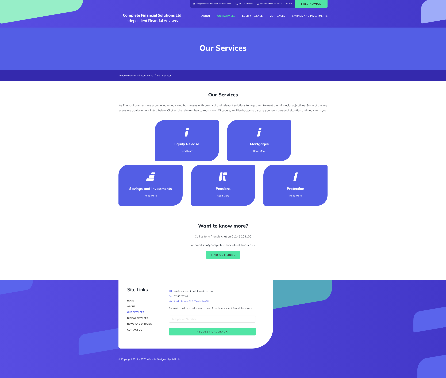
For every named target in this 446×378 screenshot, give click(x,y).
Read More (187, 151)
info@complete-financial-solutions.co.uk (229, 245)
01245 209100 (241, 236)
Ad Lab (175, 359)
